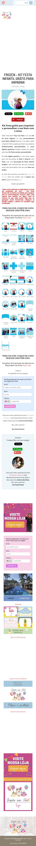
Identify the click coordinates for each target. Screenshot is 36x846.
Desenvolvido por (18, 843)
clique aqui (26, 218)
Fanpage (29, 415)
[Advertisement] (18, 42)
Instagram (7, 418)
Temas (22, 86)
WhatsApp (20, 114)
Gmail (29, 114)
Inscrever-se (10, 406)
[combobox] (7, 401)
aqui (19, 180)
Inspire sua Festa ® (7, 15)
